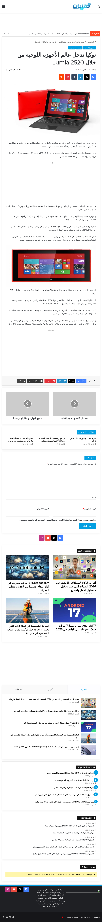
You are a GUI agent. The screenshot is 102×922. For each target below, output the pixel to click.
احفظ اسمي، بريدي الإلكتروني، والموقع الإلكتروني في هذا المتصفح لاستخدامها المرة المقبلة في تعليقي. (57, 520)
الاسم (93, 497)
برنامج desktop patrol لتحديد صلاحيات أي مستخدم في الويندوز (20, 439)
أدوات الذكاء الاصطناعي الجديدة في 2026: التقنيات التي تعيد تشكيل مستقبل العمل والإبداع (76, 586)
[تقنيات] (81, 6)
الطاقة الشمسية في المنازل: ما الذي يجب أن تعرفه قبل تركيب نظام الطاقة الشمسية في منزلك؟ (28, 629)
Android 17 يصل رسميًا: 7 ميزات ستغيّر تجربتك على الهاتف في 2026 (51, 723)
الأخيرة (84, 689)
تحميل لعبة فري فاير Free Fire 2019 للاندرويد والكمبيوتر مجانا (71, 773)
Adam (91, 70)
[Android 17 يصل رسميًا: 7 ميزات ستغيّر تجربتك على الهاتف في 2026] (74, 610)
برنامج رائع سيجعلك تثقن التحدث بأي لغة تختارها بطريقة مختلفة (52, 439)
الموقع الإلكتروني (43, 509)
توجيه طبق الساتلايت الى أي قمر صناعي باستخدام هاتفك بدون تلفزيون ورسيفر (65, 794)
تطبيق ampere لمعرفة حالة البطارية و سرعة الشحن (75, 787)
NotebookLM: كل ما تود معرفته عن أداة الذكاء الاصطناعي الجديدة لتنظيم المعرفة (58, 34)
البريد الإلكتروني (89, 509)
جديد (79, 48)
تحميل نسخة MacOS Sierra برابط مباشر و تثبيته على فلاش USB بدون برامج (65, 802)
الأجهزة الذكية (81, 42)
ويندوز (72, 48)
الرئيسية (91, 42)
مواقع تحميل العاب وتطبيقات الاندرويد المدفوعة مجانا (75, 780)
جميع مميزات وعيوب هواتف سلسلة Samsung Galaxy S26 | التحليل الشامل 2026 (46, 746)
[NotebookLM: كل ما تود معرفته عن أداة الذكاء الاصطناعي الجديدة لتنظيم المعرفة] (27, 567)
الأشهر (51, 689)
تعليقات (18, 689)
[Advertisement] (51, 21)
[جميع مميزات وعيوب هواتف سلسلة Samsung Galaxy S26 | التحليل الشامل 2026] (88, 750)
